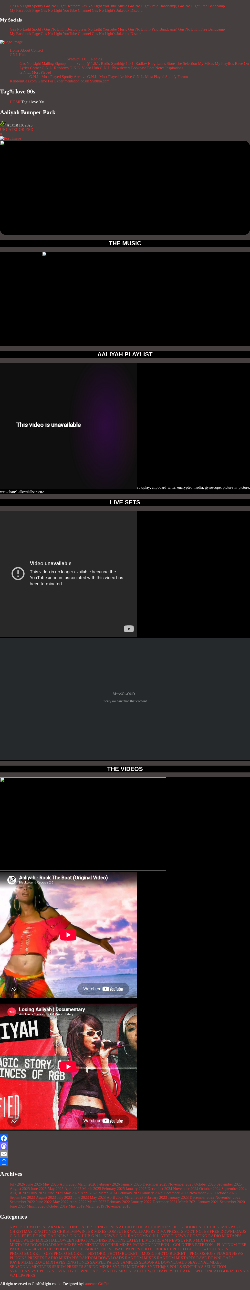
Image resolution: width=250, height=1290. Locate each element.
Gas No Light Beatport (62, 6)
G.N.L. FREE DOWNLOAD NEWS (39, 1236)
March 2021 (187, 1202)
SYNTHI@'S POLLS (164, 1267)
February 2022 (118, 1202)
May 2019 (76, 1206)
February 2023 (155, 1197)
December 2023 (176, 1193)
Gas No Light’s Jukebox (110, 10)
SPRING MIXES (98, 1267)
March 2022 (96, 1202)
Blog (152, 63)
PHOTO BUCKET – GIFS (31, 1253)
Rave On (242, 63)
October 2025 (205, 1184)
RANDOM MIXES (140, 1258)
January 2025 (136, 1189)
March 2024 (107, 1193)
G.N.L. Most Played (35, 72)
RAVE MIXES (21, 1262)
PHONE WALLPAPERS (120, 1249)
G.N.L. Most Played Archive (109, 77)
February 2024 (129, 1193)
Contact (37, 50)
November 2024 (185, 1189)
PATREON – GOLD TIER (172, 1245)
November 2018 (117, 1206)
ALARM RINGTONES (61, 1227)
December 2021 (165, 1202)
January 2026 (131, 1184)
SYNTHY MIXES (116, 1271)
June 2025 (39, 1189)
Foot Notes (155, 68)
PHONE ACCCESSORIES (77, 1249)
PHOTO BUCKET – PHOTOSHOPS (185, 1253)
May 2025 (55, 1189)
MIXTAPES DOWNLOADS (33, 1245)
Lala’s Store (165, 63)
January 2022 (141, 1202)
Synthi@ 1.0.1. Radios (84, 59)
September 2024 (234, 1189)
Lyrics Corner (30, 68)
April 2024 (89, 1193)
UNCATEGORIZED (16, 129)
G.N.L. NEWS (103, 1236)
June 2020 (18, 1206)
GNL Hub (18, 55)
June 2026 (34, 1184)
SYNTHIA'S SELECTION (204, 1267)
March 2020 (36, 1206)
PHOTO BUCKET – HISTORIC (80, 1253)
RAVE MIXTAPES (49, 1262)
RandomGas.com (23, 81)
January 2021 (208, 1202)
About (25, 50)
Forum (182, 77)
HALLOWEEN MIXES (29, 1240)
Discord (136, 10)
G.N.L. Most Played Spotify (155, 77)
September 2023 (22, 1197)
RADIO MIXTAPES (61, 1258)
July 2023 (64, 1197)
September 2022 (22, 1202)
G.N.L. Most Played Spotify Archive (57, 77)
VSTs (244, 1271)
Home (14, 50)
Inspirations (174, 68)
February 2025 (113, 1189)
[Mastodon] (125, 1146)
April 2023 (115, 1197)
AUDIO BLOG (131, 1227)
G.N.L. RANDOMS (132, 1236)
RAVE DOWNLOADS (215, 1258)
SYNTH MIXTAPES (129, 1267)
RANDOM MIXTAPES (176, 1258)
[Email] (125, 1154)
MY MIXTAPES (90, 1245)
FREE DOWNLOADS (228, 1231)
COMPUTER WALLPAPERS (131, 1231)
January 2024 (152, 1193)
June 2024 (55, 1193)
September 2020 (232, 1202)
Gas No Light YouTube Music (104, 6)
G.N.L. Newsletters (115, 68)
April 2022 (78, 1202)
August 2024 (20, 1193)
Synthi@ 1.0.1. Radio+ (129, 63)
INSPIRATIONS (112, 1240)
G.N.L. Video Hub (84, 68)
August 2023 (46, 1197)
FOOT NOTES (196, 1231)
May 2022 (61, 1202)
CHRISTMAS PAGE (224, 1227)
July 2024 (38, 1193)
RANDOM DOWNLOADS (101, 1258)
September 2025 (229, 1184)
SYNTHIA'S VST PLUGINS (33, 1271)
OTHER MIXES (118, 1245)
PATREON (141, 1245)
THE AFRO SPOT (189, 1271)
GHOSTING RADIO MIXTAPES (214, 1236)
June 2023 (81, 1197)
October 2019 (57, 1206)
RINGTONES (77, 1262)
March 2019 (94, 1206)
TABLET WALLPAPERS (152, 1271)
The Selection (186, 63)
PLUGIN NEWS (230, 1253)
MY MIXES (66, 1245)
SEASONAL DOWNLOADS (163, 1262)
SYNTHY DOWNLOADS (79, 1271)
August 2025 (20, 1189)
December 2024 (159, 1189)
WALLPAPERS (22, 1275)
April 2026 (68, 1184)
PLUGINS (18, 1258)
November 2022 (227, 1197)
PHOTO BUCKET (156, 1249)
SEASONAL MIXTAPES (30, 1267)
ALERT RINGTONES (100, 1227)
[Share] (125, 1162)
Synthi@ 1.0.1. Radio (93, 63)
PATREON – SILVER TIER (32, 1249)
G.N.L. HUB (80, 1236)
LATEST (133, 1240)
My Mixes (206, 63)
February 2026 (108, 1184)
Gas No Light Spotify (26, 6)
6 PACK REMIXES (26, 1227)
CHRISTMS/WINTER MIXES (81, 1231)
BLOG (177, 1227)
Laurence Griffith (96, 1284)
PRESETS (36, 1258)
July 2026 (17, 1184)
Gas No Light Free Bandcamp (201, 6)
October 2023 (226, 1193)
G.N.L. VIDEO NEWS (167, 1236)
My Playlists (224, 63)
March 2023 (134, 1197)
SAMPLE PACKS (104, 1262)
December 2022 (202, 1197)
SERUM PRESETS (67, 1267)
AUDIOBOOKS (158, 1227)
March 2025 (91, 1189)
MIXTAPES (205, 1240)
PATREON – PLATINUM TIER (221, 1245)
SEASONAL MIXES (205, 1262)
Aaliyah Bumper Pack (27, 112)
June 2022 (44, 1202)
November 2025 (180, 1184)
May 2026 (51, 1184)
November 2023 (201, 1193)
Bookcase (138, 68)
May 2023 (98, 1197)
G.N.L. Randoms (55, 68)
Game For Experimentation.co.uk (63, 81)
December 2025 (155, 1184)
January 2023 (178, 1197)
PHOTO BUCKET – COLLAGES (200, 1249)
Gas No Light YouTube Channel (66, 10)
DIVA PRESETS (169, 1231)
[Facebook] (125, 1138)
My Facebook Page (25, 10)
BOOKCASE (195, 1227)
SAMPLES (129, 1262)
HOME (15, 102)
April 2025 (72, 1189)
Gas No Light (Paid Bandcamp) (152, 6)
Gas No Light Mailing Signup (43, 63)
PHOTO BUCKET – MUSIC (130, 1253)
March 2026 (86, 1184)
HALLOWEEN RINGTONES (73, 1240)
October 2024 (209, 1189)
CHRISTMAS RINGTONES (33, 1231)
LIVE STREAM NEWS (161, 1240)
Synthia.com (99, 81)
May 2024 (72, 1193)
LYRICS (188, 1240)
